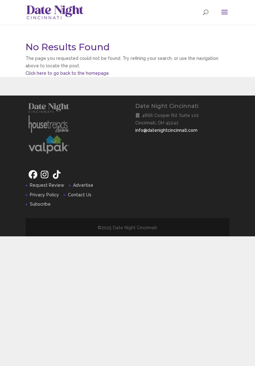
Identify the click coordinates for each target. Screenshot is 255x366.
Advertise (83, 185)
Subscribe (40, 204)
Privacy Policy (44, 194)
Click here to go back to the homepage (67, 73)
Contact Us (79, 194)
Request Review (47, 185)
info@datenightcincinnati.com (166, 130)
